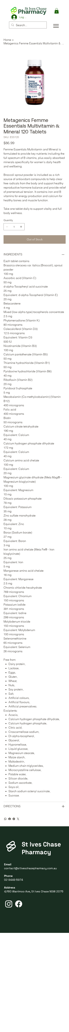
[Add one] (21, 226)
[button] (56, 10)
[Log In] (14, 17)
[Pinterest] (14, 819)
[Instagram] (8, 903)
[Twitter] (18, 819)
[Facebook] (9, 819)
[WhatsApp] (5, 819)
